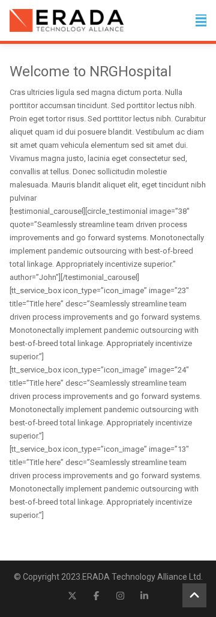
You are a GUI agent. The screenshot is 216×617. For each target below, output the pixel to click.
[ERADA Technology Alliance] (67, 20)
